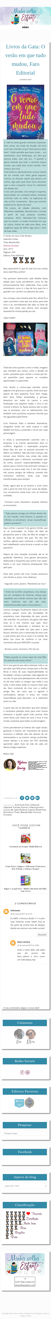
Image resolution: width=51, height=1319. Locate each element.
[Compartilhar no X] (27, 798)
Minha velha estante (16, 1313)
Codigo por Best (25, 1316)
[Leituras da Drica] (30, 1043)
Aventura (19, 805)
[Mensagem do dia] (19, 1043)
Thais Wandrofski (23, 812)
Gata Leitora (23, 941)
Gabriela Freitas (11, 807)
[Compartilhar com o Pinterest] (32, 798)
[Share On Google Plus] (37, 798)
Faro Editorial (32, 805)
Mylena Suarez (27, 810)
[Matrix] (19, 1107)
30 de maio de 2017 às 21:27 (21, 914)
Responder (42, 934)
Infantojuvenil (36, 807)
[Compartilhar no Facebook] (22, 798)
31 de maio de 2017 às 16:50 (28, 945)
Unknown (15, 910)
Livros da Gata (11, 810)
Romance (8, 812)
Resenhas (41, 810)
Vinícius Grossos (11, 245)
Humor (24, 807)
